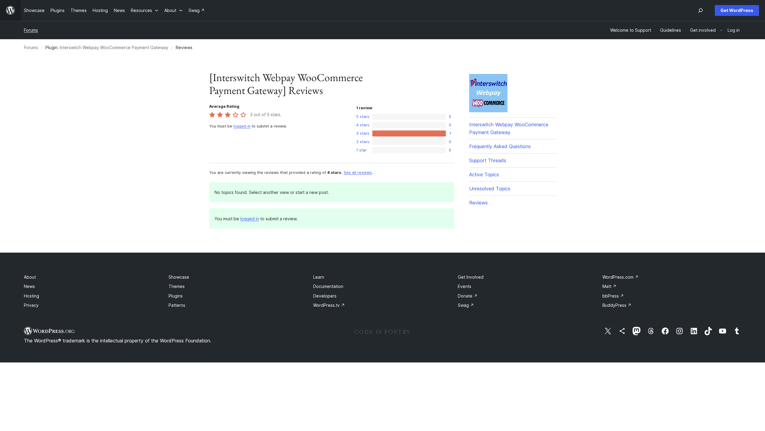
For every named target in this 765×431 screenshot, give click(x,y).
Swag (466, 305)
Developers (324, 295)
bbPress (613, 295)
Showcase (179, 277)
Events (464, 286)
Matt (609, 286)
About (30, 277)
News (29, 286)
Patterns (177, 305)
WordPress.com (620, 277)
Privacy (31, 305)
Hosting (31, 295)
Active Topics (484, 174)
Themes (177, 286)
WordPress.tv (329, 305)
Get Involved (471, 277)
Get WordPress (736, 10)
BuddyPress (616, 305)
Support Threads (487, 160)
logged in (241, 126)
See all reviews (358, 172)
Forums (31, 30)
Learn (318, 277)
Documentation (328, 286)
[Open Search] (700, 10)
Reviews (478, 203)
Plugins (176, 295)
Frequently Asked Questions (500, 146)
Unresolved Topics (489, 189)
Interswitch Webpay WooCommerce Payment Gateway (114, 47)
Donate (468, 295)
